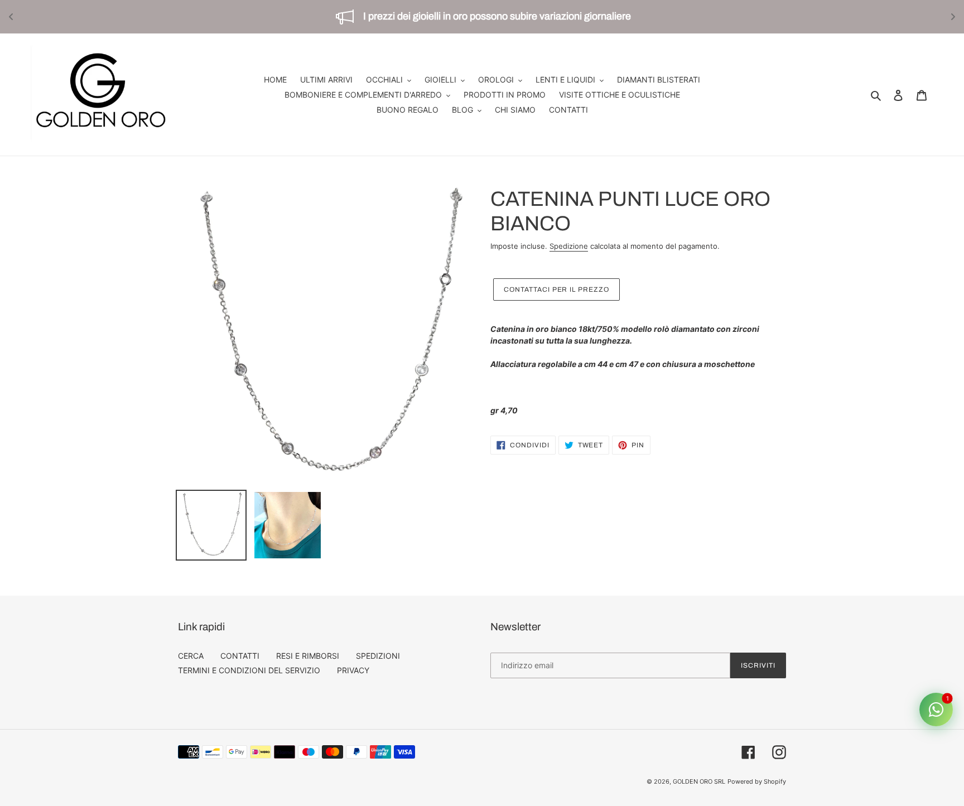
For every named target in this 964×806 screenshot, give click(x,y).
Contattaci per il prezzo (556, 289)
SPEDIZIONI (378, 655)
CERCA (191, 655)
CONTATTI (239, 655)
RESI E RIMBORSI (307, 655)
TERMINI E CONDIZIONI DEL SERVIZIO (249, 670)
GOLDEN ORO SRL (699, 781)
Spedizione (569, 246)
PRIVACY (353, 670)
